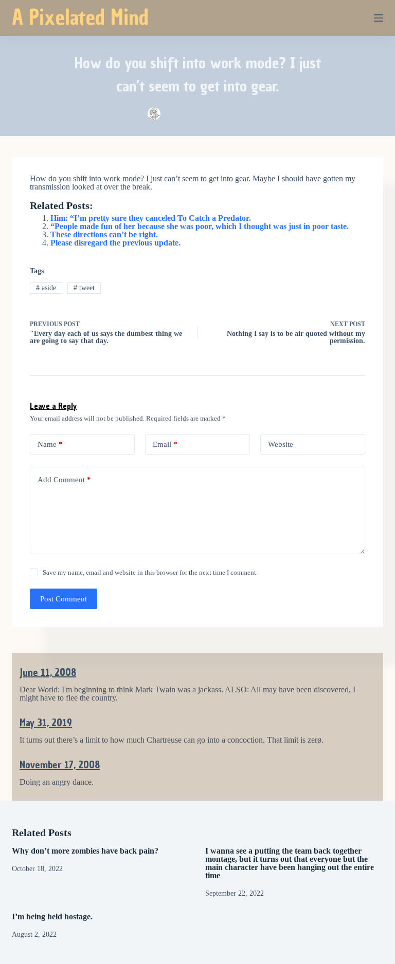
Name (50, 444)
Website (280, 444)
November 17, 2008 (60, 765)
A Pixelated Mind (80, 17)
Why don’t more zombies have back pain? (85, 850)
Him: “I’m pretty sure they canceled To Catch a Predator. (150, 218)
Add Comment (64, 480)
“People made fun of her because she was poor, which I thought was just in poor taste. (199, 226)
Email (165, 444)
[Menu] (378, 18)
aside (46, 288)
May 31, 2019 (46, 722)
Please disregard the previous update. (115, 242)
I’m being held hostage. (52, 916)
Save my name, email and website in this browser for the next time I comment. (150, 572)
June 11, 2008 (48, 672)
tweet (84, 288)
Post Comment (63, 599)
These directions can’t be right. (104, 234)
